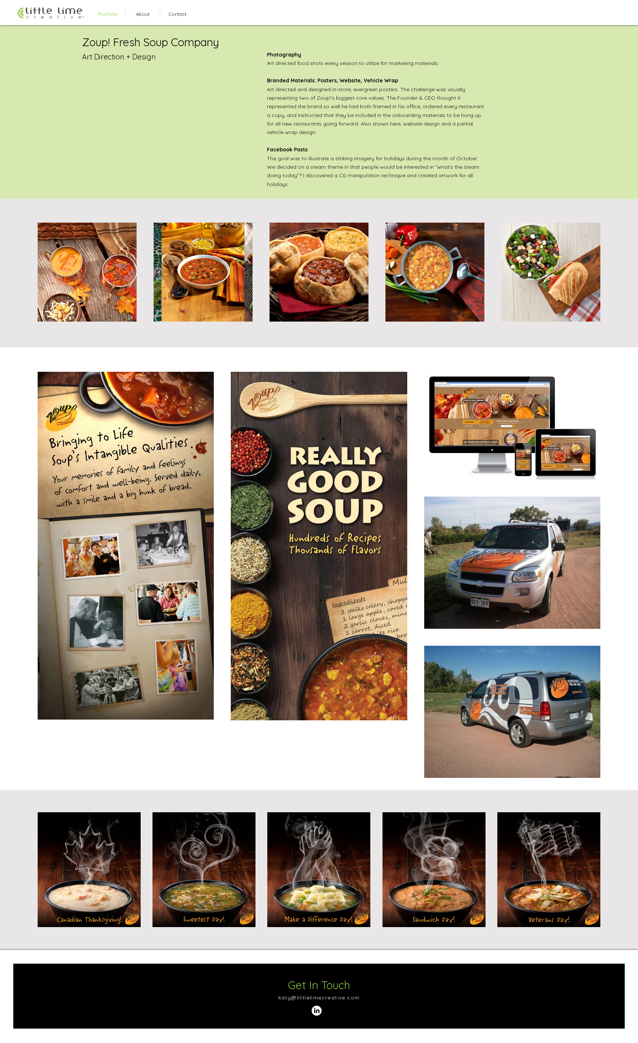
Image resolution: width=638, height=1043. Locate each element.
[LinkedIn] (317, 1011)
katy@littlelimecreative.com (319, 997)
